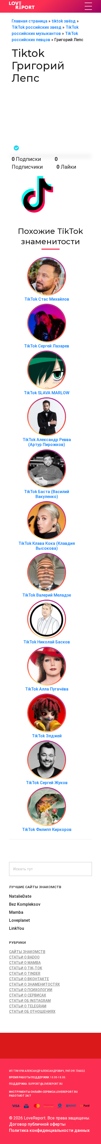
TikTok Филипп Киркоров (46, 829)
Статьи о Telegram (27, 1006)
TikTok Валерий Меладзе (46, 595)
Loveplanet (19, 920)
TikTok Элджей (47, 735)
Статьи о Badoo (24, 957)
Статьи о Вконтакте (29, 979)
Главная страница (29, 21)
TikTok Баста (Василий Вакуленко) (46, 494)
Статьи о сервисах (27, 995)
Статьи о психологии (30, 990)
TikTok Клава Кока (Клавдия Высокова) (46, 546)
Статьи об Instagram (30, 1001)
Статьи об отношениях (32, 1011)
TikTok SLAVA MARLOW (46, 392)
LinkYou (16, 928)
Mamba (16, 912)
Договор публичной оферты (37, 1124)
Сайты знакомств (27, 952)
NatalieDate (20, 896)
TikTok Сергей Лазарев (46, 346)
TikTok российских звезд (36, 27)
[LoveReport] (44, 5)
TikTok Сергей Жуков (47, 782)
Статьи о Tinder (24, 973)
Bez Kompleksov (24, 904)
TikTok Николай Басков (46, 642)
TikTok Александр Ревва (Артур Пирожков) (47, 442)
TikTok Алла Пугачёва (46, 689)
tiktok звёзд (64, 21)
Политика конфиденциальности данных (49, 1130)
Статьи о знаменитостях (34, 984)
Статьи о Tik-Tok (25, 968)
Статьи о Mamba (25, 963)
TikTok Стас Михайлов (46, 299)
